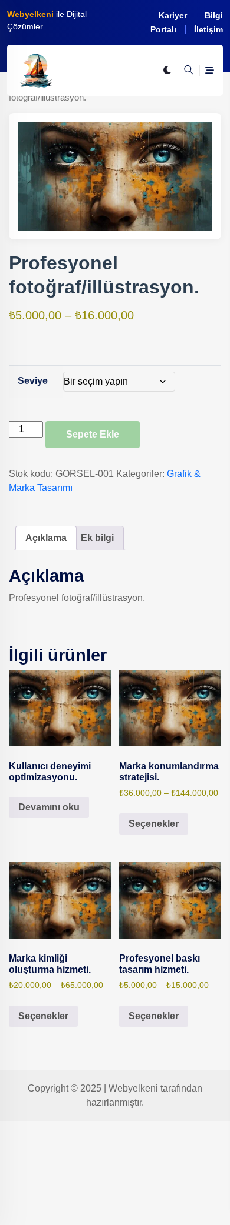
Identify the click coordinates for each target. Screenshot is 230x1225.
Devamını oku (49, 807)
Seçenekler (154, 824)
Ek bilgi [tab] (97, 538)
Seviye (33, 381)
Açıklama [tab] (46, 538)
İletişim (208, 29)
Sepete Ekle (92, 434)
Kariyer (173, 15)
